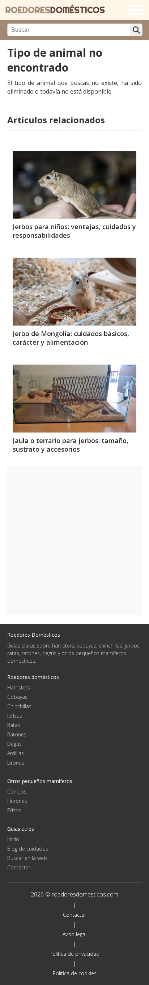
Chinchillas (19, 706)
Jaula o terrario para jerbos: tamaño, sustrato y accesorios (70, 444)
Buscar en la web (27, 858)
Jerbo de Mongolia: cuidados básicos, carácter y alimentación (71, 338)
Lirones (15, 762)
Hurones (17, 800)
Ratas (13, 725)
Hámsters (18, 687)
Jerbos (14, 715)
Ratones (16, 734)
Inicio (13, 839)
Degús (14, 743)
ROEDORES (55, 10)
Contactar (18, 867)
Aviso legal (74, 934)
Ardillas (15, 753)
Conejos (16, 791)
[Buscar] (136, 29)
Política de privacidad (74, 953)
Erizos (14, 810)
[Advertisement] (74, 540)
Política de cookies (75, 973)
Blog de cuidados (27, 848)
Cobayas (17, 696)
